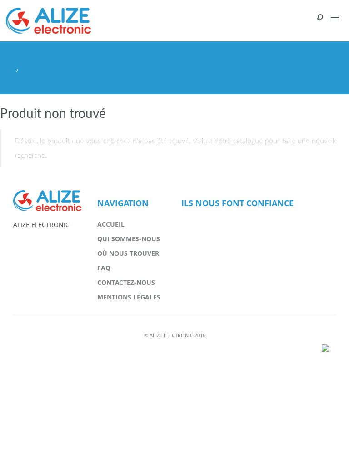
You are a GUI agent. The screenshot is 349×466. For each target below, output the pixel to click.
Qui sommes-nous (128, 238)
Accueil (111, 224)
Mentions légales (128, 297)
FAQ (103, 267)
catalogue (248, 141)
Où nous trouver (128, 253)
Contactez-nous (126, 282)
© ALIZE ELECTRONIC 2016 (174, 335)
